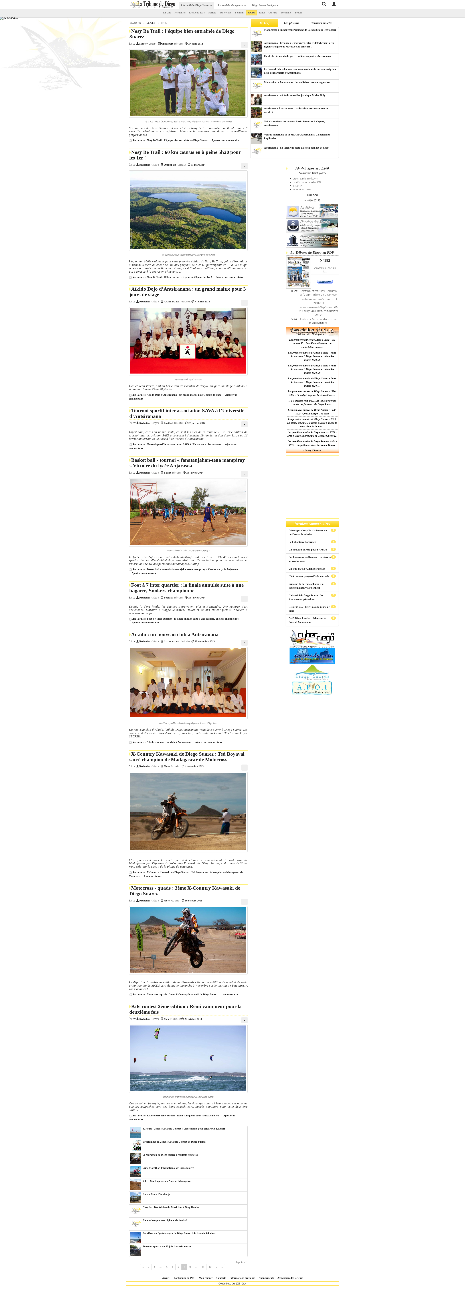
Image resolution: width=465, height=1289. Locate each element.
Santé (262, 12)
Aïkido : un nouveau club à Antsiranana (175, 634)
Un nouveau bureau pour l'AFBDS (308, 549)
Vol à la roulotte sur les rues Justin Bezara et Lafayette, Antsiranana (294, 123)
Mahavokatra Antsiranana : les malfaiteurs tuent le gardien (297, 82)
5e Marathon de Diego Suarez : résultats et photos (170, 1155)
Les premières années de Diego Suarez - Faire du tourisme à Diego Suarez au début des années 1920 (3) (312, 356)
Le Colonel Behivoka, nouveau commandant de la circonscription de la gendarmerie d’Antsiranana (300, 71)
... (160, 1267)
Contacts (221, 1278)
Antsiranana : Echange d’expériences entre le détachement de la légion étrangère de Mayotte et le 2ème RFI (299, 45)
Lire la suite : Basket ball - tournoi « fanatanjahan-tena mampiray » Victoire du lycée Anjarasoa (185, 569)
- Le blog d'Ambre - (312, 450)
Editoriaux (225, 12)
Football (168, 423)
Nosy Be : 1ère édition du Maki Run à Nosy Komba (171, 1207)
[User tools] (244, 45)
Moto (167, 766)
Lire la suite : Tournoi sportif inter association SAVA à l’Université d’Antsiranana (176, 444)
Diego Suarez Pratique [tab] (264, 5)
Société (212, 12)
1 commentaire (229, 994)
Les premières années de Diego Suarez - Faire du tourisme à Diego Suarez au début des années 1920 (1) (312, 382)
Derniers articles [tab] (321, 23)
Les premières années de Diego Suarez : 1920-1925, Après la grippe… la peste (312, 412)
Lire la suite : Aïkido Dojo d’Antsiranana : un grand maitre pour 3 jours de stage (176, 395)
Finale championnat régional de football (165, 1220)
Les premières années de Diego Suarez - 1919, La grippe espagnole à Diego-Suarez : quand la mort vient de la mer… (312, 423)
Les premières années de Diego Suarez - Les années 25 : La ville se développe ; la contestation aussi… (312, 343)
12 (210, 1267)
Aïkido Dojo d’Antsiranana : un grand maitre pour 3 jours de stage (187, 291)
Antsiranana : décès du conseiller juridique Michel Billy (294, 95)
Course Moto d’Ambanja (156, 1194)
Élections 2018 (197, 12)
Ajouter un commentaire (225, 140)
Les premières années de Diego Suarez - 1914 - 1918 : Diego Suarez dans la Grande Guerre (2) (312, 434)
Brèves (298, 12)
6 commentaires (152, 876)
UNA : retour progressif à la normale (309, 576)
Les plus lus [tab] (291, 23)
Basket (167, 472)
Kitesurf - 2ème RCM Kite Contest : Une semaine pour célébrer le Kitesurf (184, 1128)
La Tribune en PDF (184, 1278)
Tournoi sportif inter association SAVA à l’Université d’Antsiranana (186, 413)
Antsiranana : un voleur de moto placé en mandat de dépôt (296, 147)
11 (203, 1267)
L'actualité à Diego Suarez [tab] (195, 5)
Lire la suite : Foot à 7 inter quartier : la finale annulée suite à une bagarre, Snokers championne (185, 618)
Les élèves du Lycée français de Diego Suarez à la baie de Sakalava (179, 1233)
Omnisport (167, 43)
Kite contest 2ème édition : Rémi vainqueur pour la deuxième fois (185, 1009)
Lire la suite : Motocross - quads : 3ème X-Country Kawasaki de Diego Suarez (174, 994)
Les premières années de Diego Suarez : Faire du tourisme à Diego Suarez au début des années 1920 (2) (312, 369)
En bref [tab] (265, 23)
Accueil (166, 1278)
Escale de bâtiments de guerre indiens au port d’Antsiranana (297, 56)
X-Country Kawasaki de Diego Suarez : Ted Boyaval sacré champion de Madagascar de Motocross (186, 756)
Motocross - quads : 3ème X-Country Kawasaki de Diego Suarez (184, 890)
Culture (272, 12)
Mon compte (206, 1278)
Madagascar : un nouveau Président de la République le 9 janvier (300, 30)
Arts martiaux (171, 301)
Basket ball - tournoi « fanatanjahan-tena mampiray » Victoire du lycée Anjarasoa (187, 462)
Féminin (239, 12)
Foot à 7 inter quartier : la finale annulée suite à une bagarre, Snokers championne (186, 587)
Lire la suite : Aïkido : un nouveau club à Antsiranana (161, 742)
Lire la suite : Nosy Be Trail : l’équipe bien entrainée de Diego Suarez (170, 140)
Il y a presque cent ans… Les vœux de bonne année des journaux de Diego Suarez (312, 402)
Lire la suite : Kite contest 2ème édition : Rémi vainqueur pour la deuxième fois (175, 1115)
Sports (251, 12)
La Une (167, 12)
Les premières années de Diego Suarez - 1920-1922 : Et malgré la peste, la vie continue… (312, 393)
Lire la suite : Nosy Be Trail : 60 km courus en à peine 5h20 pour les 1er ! (172, 277)
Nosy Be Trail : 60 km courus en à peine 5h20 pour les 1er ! (185, 155)
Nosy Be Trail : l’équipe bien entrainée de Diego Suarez (181, 33)
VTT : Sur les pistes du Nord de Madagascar (167, 1181)
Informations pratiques (242, 1278)
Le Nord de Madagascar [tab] (231, 5)
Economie (286, 12)
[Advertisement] (267, 216)
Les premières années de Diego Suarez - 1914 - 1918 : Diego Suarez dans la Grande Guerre (312, 443)
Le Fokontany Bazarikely (303, 542)
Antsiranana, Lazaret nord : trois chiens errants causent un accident (296, 110)
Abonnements (266, 1278)
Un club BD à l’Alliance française (307, 568)
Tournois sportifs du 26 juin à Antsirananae (167, 1246)
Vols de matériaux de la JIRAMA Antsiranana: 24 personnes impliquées (297, 136)
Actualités (180, 12)
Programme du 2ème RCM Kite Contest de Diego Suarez (174, 1141)
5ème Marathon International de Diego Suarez (168, 1168)
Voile (166, 1019)
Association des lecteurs (290, 1278)
